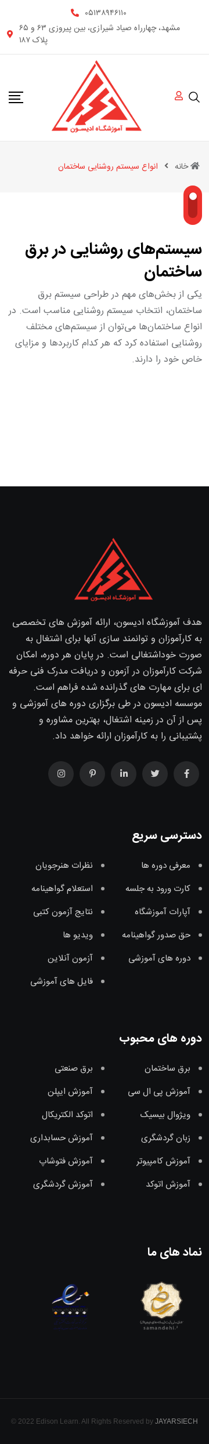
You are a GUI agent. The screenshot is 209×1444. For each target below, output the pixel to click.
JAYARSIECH (176, 1421)
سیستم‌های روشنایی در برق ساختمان (113, 261)
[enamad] (70, 1305)
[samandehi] (159, 1305)
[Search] (194, 97)
